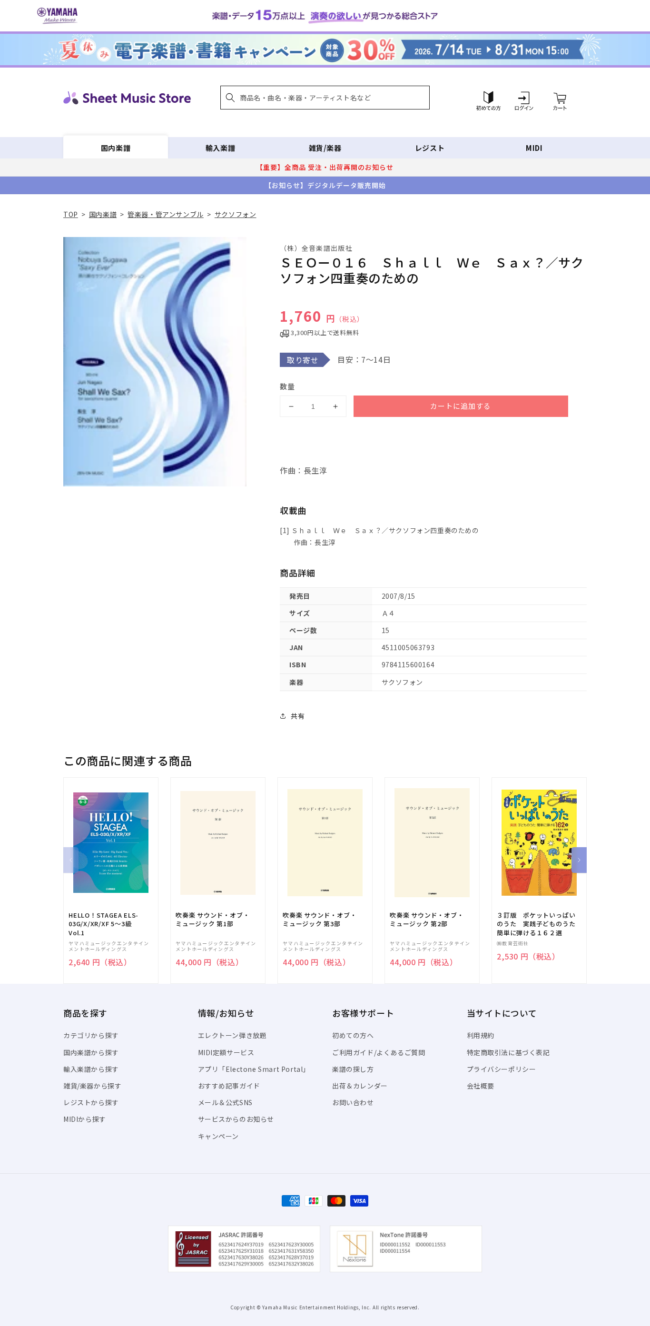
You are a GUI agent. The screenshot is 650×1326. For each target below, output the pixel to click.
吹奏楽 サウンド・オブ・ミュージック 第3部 (319, 919)
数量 (287, 386)
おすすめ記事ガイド (229, 1085)
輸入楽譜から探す (91, 1069)
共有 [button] (298, 716)
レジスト (429, 148)
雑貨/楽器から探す (92, 1085)
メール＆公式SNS (225, 1102)
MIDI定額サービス (226, 1052)
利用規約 (480, 1035)
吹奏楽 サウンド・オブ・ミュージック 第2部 (426, 919)
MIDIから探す (84, 1119)
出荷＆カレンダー (360, 1085)
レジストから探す (91, 1102)
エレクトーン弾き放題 (232, 1035)
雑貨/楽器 (325, 148)
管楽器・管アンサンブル (166, 214)
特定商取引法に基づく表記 (508, 1052)
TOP (70, 214)
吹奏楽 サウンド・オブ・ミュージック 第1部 (212, 919)
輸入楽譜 (220, 148)
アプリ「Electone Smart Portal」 (254, 1069)
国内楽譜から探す (91, 1052)
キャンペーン (218, 1136)
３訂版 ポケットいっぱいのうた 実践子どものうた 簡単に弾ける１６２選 (539, 924)
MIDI (534, 148)
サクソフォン (235, 214)
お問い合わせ (353, 1102)
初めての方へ (353, 1035)
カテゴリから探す (91, 1035)
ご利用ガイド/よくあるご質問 (378, 1052)
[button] (325, 97)
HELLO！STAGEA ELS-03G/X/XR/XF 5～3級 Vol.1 (103, 924)
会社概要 (480, 1085)
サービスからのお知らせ (236, 1119)
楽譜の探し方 (353, 1069)
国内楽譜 (115, 148)
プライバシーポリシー (501, 1069)
